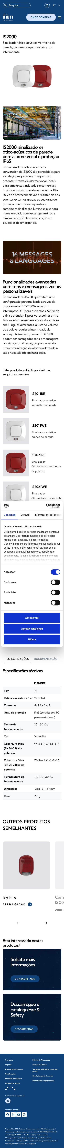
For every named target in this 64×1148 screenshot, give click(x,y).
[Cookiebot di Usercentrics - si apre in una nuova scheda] (46, 506)
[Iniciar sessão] (47, 5)
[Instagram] (24, 1114)
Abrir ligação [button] (17, 904)
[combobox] (17, 5)
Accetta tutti (32, 617)
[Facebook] (7, 1114)
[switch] (55, 582)
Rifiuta (32, 639)
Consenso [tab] (10, 514)
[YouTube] (18, 1114)
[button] (18, 659)
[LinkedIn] (13, 1114)
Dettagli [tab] (25, 514)
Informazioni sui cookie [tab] (48, 514)
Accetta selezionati (32, 628)
